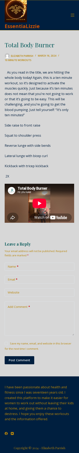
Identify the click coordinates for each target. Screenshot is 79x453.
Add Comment (19, 307)
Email (12, 279)
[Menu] (72, 15)
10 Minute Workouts (18, 60)
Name (13, 266)
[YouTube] (12, 433)
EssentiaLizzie (22, 26)
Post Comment (19, 360)
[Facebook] (6, 433)
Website (13, 292)
